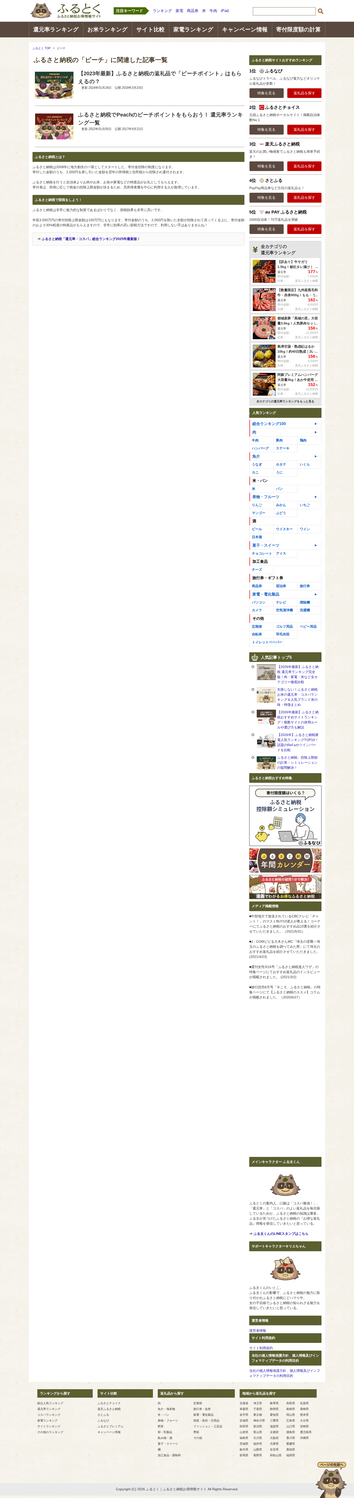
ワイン (305, 529)
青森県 (244, 1409)
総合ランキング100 (269, 424)
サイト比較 (150, 29)
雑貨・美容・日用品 (206, 1420)
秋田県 (244, 1426)
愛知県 (274, 1414)
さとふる (103, 1414)
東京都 (257, 1414)
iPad (225, 11)
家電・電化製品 (265, 594)
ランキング (162, 11)
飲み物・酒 (165, 1438)
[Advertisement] (73, 281)
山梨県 (257, 1449)
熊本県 (304, 1414)
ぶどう (281, 513)
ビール (257, 529)
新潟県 (257, 1426)
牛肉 (213, 11)
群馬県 (244, 1455)
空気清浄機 (284, 610)
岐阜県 (274, 1403)
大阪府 (274, 1438)
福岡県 (290, 1455)
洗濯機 (305, 610)
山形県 (244, 1432)
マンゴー (258, 513)
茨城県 (244, 1443)
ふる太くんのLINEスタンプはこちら (281, 1234)
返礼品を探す (304, 93)
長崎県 (304, 1409)
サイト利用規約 (261, 1348)
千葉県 (257, 1409)
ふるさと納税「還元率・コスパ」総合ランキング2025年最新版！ (91, 239)
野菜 (161, 1426)
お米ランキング (107, 29)
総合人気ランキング (50, 1403)
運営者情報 (257, 1331)
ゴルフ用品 (284, 626)
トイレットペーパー (267, 642)
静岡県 (274, 1409)
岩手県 (244, 1414)
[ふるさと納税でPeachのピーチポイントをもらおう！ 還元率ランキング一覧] (54, 139)
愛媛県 (290, 1443)
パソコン (258, 602)
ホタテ (281, 464)
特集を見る (266, 93)
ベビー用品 (308, 626)
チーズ (257, 569)
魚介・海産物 (166, 1409)
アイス (281, 553)
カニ (255, 472)
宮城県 (244, 1420)
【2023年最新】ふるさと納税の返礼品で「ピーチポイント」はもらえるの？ (160, 77)
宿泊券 (281, 586)
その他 (197, 1438)
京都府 (274, 1432)
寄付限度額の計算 (298, 29)
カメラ (257, 610)
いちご (305, 505)
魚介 (256, 456)
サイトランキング (48, 1426)
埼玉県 (257, 1403)
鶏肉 (303, 440)
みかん (281, 505)
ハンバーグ (260, 448)
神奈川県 (259, 1420)
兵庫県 (274, 1443)
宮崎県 (304, 1426)
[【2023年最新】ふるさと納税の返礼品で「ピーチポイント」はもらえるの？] (54, 98)
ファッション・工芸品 (207, 1426)
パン (279, 489)
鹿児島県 (306, 1432)
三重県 (274, 1420)
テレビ (281, 602)
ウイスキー (284, 529)
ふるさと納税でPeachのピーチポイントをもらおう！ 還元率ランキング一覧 (160, 119)
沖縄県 (304, 1438)
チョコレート (262, 553)
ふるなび (103, 1420)
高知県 (290, 1449)
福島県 (244, 1438)
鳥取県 (290, 1403)
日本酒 (257, 537)
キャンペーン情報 (245, 29)
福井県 (257, 1443)
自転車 (257, 634)
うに (279, 472)
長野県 (257, 1455)
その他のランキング (50, 1432)
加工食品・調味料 (169, 1455)
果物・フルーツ (265, 497)
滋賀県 (274, 1426)
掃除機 (305, 602)
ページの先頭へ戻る (331, 1480)
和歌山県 (276, 1455)
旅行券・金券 (202, 1409)
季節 (196, 1432)
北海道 (244, 1403)
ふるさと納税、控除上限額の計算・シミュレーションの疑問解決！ (297, 763)
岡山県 (290, 1414)
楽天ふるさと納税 (109, 1409)
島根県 (290, 1409)
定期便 (257, 626)
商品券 (192, 11)
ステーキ (282, 448)
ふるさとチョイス (109, 1403)
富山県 (257, 1432)
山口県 (290, 1426)
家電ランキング (193, 29)
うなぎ (257, 464)
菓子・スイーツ (265, 545)
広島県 (290, 1420)
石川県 (257, 1438)
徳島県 (290, 1432)
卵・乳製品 (165, 1432)
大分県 (304, 1420)
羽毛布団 (282, 634)
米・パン (163, 1414)
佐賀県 (304, 1403)
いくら (305, 464)
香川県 (290, 1438)
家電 (179, 11)
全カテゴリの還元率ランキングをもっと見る (285, 401)
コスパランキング (48, 1414)
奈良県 (274, 1449)
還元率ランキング (56, 29)
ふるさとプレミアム (111, 1426)
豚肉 (279, 440)
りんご (257, 505)
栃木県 (244, 1449)
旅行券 (305, 586)
